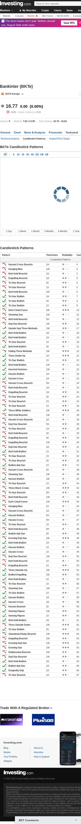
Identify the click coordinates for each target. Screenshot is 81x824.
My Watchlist (29, 10)
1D (37, 154)
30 (23, 154)
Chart (17, 132)
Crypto (45, 10)
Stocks (6, 16)
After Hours (47, 16)
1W (42, 154)
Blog (6, 748)
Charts (57, 10)
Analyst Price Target (59, 138)
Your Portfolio (10, 756)
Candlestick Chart (5, 154)
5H (32, 154)
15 (18, 154)
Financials (55, 132)
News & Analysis (34, 132)
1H (27, 154)
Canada (19, 16)
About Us (38, 748)
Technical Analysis (10, 138)
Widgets (8, 761)
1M (46, 154)
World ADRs (63, 16)
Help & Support (41, 756)
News (70, 10)
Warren (31, 16)
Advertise (38, 752)
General (5, 132)
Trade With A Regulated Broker (25, 708)
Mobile (7, 752)
